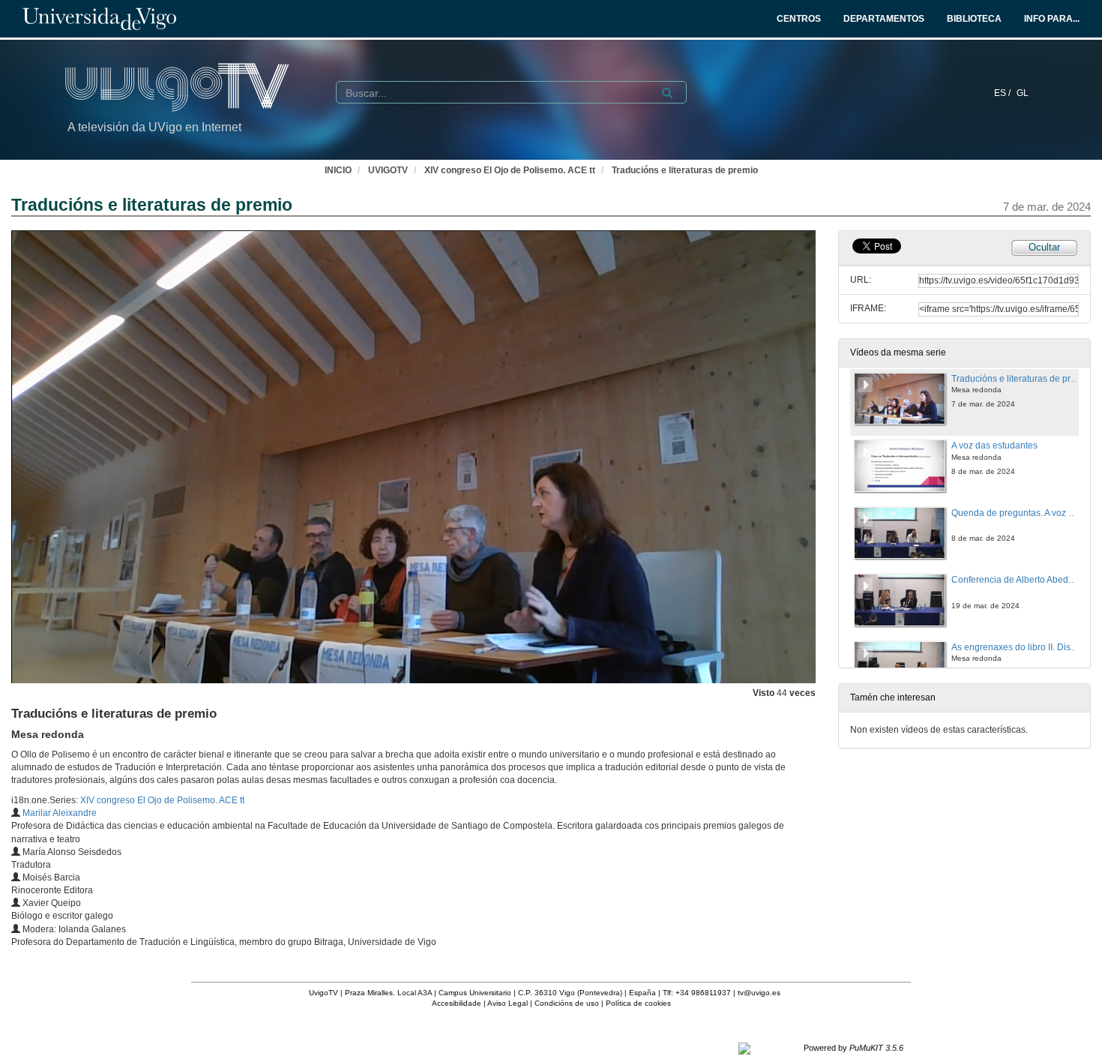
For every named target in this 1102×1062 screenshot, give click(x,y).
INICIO (338, 170)
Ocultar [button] (1044, 247)
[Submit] (667, 93)
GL (1023, 93)
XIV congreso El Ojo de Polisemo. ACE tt (509, 170)
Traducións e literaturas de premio (685, 170)
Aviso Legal (507, 1003)
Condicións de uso (567, 1003)
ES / (1003, 93)
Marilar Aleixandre (59, 813)
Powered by (853, 1047)
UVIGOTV (388, 170)
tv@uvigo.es (759, 992)
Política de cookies (638, 1003)
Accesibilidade (456, 1003)
